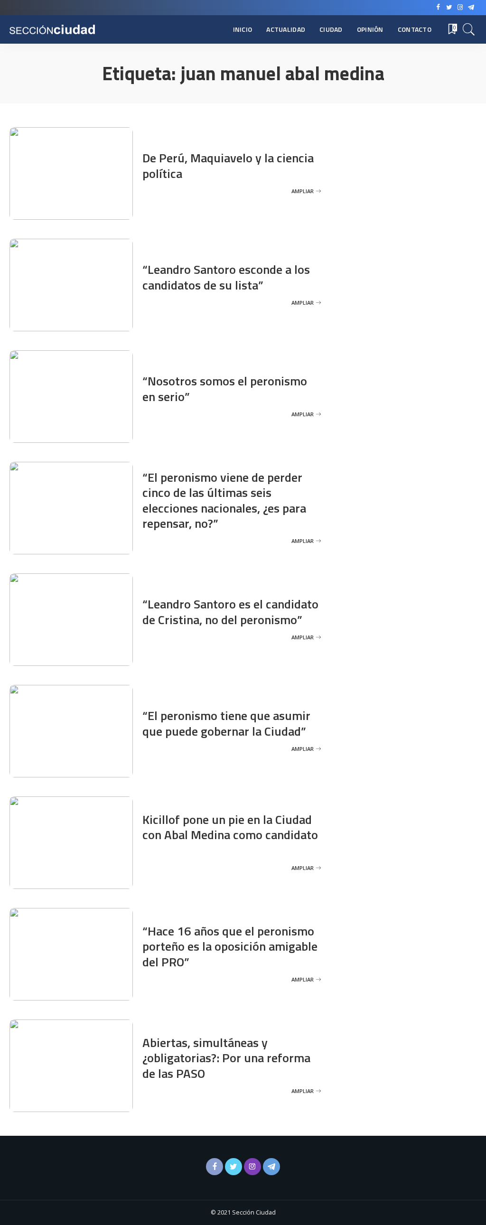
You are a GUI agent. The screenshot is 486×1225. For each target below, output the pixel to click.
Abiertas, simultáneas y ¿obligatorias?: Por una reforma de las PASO (226, 1058)
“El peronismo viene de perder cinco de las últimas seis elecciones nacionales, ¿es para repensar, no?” (224, 500)
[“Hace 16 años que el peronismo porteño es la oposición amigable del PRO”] (71, 954)
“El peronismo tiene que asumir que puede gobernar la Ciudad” (226, 723)
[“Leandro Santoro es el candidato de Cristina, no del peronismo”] (71, 619)
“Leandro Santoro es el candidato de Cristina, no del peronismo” (230, 612)
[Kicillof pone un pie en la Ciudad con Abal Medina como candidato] (71, 842)
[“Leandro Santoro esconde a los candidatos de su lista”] (71, 285)
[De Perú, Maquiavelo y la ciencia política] (71, 173)
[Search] (469, 29)
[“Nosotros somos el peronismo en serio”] (71, 396)
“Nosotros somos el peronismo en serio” (224, 389)
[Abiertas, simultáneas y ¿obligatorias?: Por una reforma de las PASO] (71, 1065)
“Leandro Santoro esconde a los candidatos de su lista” (226, 277)
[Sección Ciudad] (52, 30)
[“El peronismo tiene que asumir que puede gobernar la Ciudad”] (71, 731)
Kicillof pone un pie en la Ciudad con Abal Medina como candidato (230, 827)
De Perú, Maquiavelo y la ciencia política (228, 166)
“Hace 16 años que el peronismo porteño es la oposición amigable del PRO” (230, 946)
